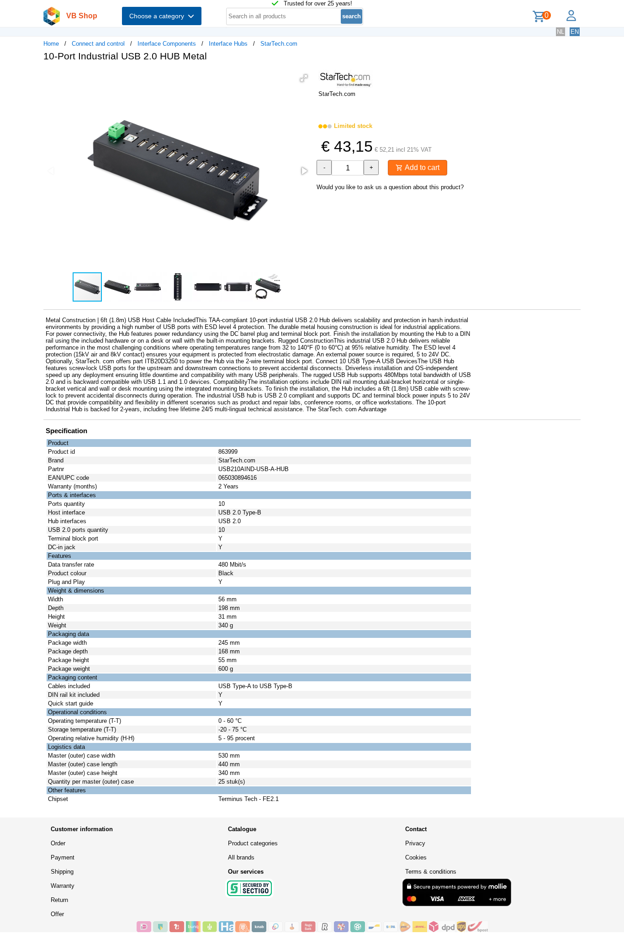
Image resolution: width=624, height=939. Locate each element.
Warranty (62, 885)
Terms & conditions (430, 871)
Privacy (415, 843)
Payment (62, 857)
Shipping (62, 871)
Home (51, 43)
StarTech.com (278, 43)
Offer (57, 914)
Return (59, 900)
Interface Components (166, 43)
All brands (241, 857)
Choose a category (158, 16)
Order (58, 843)
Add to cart (421, 167)
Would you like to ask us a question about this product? (390, 187)
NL (560, 31)
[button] (303, 78)
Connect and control (98, 43)
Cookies (416, 857)
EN (575, 31)
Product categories (253, 843)
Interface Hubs (228, 43)
